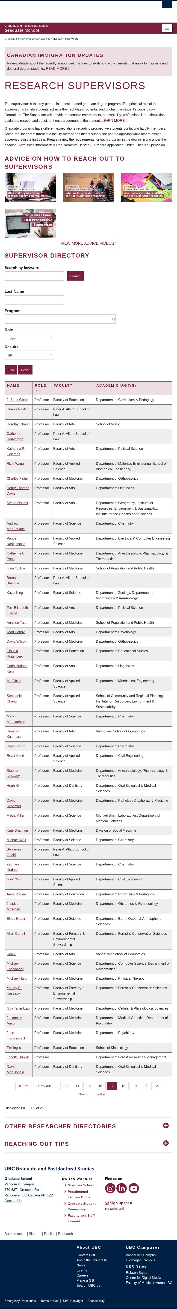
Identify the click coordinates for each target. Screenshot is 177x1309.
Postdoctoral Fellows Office (79, 1194)
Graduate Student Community (82, 1206)
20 (148, 1086)
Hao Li (11, 954)
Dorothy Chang (18, 424)
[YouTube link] (134, 1188)
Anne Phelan (16, 894)
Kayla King (15, 593)
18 (125, 1086)
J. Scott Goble (17, 400)
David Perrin (16, 746)
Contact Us (13, 1201)
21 (159, 1086)
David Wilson (17, 641)
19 (136, 1086)
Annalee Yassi (17, 622)
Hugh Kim (14, 785)
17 (113, 1086)
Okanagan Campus (140, 1260)
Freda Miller (15, 815)
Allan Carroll (16, 933)
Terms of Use (50, 1301)
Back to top (14, 1234)
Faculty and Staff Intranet (81, 1218)
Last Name (14, 291)
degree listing (141, 139)
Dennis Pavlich (18, 409)
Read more (57, 68)
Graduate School (14, 38)
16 (102, 1086)
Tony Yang (14, 879)
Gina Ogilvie (16, 568)
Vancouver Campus (141, 1255)
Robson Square (137, 1272)
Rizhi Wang (15, 463)
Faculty (63, 385)
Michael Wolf (16, 840)
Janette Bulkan (18, 1057)
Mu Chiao (14, 681)
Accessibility (96, 1301)
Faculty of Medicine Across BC (149, 1283)
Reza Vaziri (15, 756)
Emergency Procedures (20, 1301)
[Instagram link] (110, 1188)
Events (82, 1270)
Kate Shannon (17, 830)
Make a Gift (85, 1280)
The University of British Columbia (76, 9)
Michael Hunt (17, 978)
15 (90, 1086)
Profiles (49, 1234)
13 (67, 1086)
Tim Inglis (14, 1048)
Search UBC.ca (88, 1285)
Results (11, 347)
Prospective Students (38, 38)
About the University (92, 1260)
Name (13, 385)
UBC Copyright (73, 1301)
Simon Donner (17, 503)
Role (9, 330)
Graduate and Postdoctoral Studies (88, 1169)
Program (13, 311)
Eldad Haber (16, 918)
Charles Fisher (18, 478)
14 (79, 1086)
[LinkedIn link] (121, 1188)
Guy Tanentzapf (18, 1008)
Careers (83, 1275)
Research (65, 1234)
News (81, 1265)
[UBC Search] (167, 6)
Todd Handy (16, 632)
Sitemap (35, 1234)
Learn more (113, 120)
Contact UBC (87, 1255)
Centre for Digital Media (143, 1278)
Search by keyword (22, 268)
